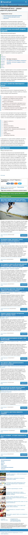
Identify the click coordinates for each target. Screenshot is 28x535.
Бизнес (2, 461)
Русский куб (7, 2)
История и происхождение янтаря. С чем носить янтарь (13, 338)
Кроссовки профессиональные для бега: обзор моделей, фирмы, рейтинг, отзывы (13, 200)
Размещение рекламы (15, 520)
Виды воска (6, 18)
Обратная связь (4, 520)
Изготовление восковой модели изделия (12, 15)
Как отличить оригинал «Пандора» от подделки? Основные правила (12, 289)
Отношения (4, 466)
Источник (3, 175)
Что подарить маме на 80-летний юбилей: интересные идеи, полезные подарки (14, 264)
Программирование (6, 460)
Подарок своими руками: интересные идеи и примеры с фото (12, 314)
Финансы (3, 468)
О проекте (3, 518)
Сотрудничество (14, 518)
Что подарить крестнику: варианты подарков (12, 412)
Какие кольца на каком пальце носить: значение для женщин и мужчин (13, 388)
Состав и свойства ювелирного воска (11, 17)
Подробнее (24, 235)
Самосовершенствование (7, 467)
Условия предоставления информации (9, 532)
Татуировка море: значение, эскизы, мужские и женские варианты (12, 240)
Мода (2, 235)
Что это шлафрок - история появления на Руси (13, 436)
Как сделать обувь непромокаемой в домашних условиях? (12, 363)
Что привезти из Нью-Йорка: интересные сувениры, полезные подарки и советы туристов (16, 62)
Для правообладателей (15, 521)
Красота (3, 463)
